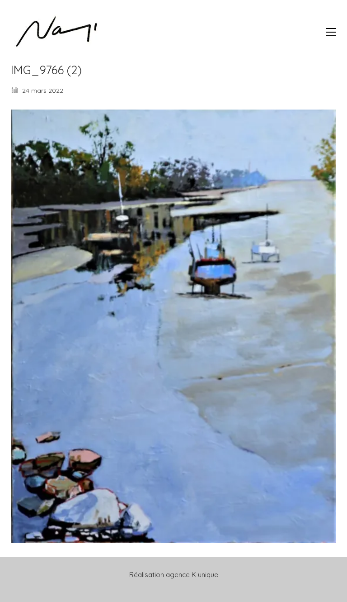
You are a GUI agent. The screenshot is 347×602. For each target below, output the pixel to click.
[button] (331, 32)
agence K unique (192, 574)
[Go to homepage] (56, 32)
